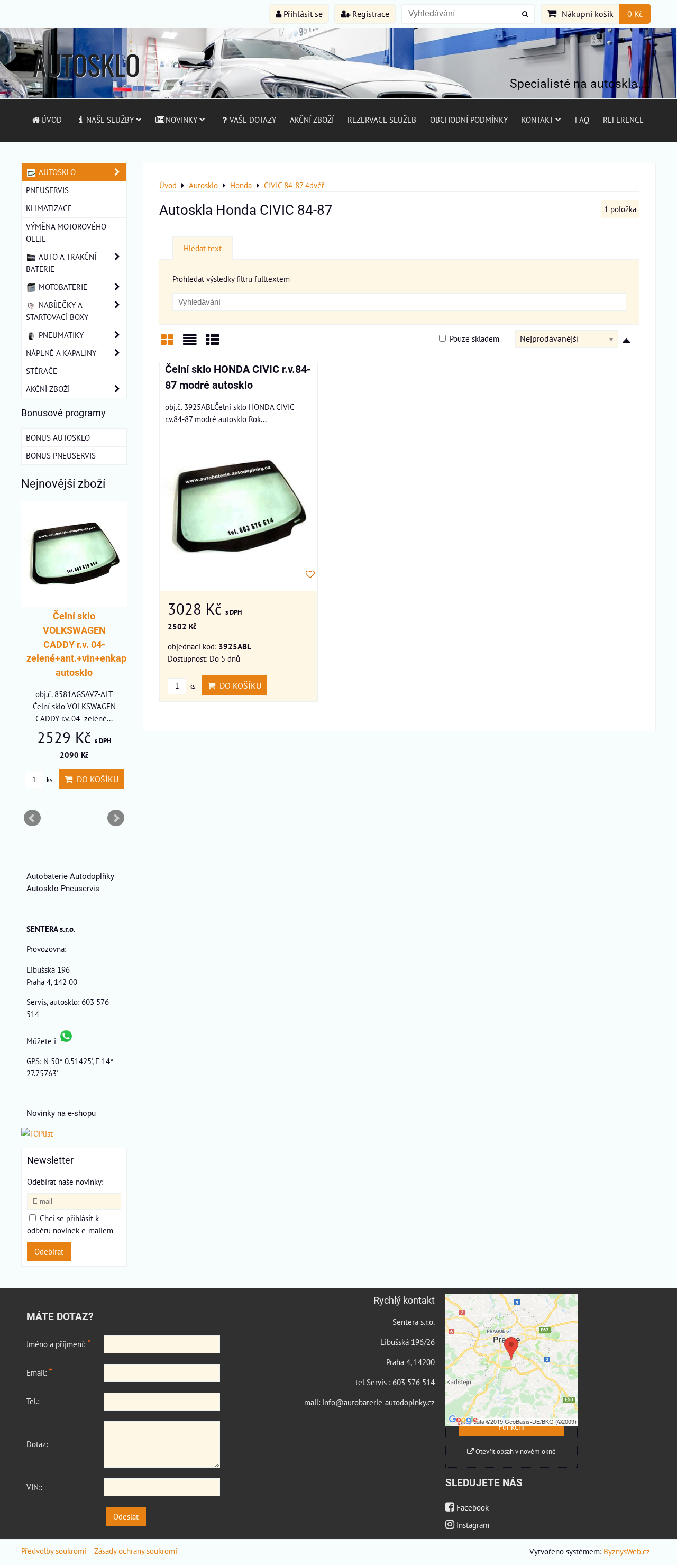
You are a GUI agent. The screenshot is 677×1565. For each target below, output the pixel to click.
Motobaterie (61, 286)
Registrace (369, 13)
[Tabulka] (213, 343)
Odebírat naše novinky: (65, 1181)
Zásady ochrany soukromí (135, 1550)
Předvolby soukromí (53, 1550)
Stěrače (41, 370)
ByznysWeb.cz (626, 1551)
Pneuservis (47, 190)
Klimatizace (49, 208)
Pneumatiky (60, 335)
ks (191, 686)
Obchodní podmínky (469, 119)
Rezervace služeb (381, 119)
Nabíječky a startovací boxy (57, 310)
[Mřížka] (167, 343)
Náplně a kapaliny (61, 352)
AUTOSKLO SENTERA (86, 85)
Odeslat (126, 1516)
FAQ (582, 119)
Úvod (51, 119)
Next (115, 818)
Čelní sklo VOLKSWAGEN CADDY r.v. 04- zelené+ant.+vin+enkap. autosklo (77, 644)
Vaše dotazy (253, 119)
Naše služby (110, 119)
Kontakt (537, 119)
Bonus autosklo (58, 437)
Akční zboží (312, 119)
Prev (32, 818)
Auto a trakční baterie (61, 262)
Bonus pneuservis (61, 455)
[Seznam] (190, 343)
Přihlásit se (302, 13)
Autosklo (56, 172)
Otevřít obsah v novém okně (515, 1451)
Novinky (181, 119)
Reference (623, 119)
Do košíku (238, 685)
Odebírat (48, 1251)
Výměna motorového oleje (66, 232)
